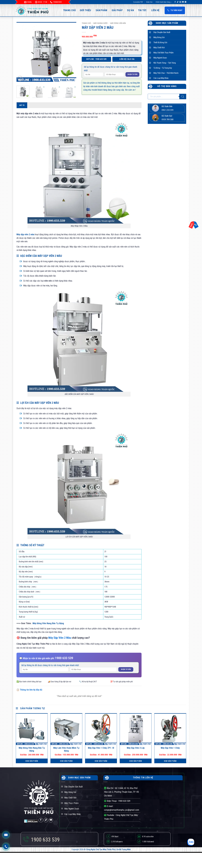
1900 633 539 (124, 801)
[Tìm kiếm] (182, 96)
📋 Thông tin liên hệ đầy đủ (29, 689)
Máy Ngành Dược (100, 23)
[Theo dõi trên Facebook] (175, 2)
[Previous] (21, 52)
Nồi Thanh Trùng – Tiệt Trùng (164, 63)
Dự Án (130, 10)
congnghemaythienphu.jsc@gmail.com (121, 809)
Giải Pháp (117, 10)
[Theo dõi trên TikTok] (178, 2)
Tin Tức (142, 10)
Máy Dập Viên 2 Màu (59, 637)
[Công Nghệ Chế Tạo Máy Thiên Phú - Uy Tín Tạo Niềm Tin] (32, 10)
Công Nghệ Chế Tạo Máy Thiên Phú (100, 849)
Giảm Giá (149, 2)
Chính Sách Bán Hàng (163, 2)
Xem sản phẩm (31, 761)
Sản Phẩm (101, 10)
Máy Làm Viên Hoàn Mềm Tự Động (66, 749)
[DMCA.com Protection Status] (31, 820)
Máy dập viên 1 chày (170, 748)
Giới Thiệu (85, 10)
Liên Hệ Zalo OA (126, 59)
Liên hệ (155, 10)
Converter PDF (138, 2)
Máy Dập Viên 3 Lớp (136, 748)
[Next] (71, 52)
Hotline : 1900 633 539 (96, 59)
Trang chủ (86, 23)
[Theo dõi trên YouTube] (183, 2)
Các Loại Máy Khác (161, 78)
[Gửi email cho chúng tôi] (180, 2)
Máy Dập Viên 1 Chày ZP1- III (101, 748)
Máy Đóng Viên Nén (118, 23)
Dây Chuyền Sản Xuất (161, 32)
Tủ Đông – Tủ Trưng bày (162, 68)
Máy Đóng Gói (159, 37)
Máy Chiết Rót (159, 47)
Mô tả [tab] (21, 105)
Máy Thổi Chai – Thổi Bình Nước (166, 73)
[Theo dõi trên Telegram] (185, 2)
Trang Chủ (69, 10)
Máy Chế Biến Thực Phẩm (163, 52)
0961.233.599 (167, 110)
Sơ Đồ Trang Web (124, 849)
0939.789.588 (167, 119)
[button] (20, 78)
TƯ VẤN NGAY (176, 10)
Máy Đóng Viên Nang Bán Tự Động (48, 623)
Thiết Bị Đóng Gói (160, 42)
